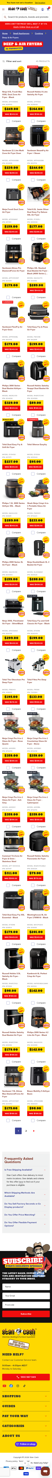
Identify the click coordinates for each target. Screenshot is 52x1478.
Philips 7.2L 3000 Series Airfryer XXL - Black (13, 504)
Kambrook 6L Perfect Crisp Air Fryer (37, 974)
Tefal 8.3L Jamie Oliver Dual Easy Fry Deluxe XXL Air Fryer (38, 212)
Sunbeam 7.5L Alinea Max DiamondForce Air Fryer (13, 1094)
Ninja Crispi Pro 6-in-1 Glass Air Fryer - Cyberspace (37, 800)
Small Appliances (21, 33)
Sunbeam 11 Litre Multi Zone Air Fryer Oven (13, 151)
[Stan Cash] (22, 9)
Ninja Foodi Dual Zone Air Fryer (12, 210)
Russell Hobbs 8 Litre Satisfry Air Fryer (37, 93)
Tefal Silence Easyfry (37, 444)
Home (5, 33)
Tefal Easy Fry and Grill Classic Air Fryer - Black (38, 622)
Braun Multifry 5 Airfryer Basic (38, 1092)
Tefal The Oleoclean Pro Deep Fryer (13, 680)
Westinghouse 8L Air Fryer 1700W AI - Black (37, 916)
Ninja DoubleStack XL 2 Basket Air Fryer (38, 563)
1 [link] (18, 1131)
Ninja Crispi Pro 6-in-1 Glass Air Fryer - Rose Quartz (12, 741)
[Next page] (34, 1131)
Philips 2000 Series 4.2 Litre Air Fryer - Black (37, 1033)
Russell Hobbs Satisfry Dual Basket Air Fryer (13, 1033)
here (21, 1182)
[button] (3, 9)
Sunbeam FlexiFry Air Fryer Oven (12, 328)
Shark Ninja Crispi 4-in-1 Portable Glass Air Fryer (38, 506)
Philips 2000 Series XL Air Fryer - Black (12, 563)
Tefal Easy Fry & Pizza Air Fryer (37, 328)
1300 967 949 (28, 1377)
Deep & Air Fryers (10, 37)
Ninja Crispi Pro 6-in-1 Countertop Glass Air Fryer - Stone (37, 741)
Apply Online (31, 27)
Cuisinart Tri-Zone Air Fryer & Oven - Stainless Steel (12, 858)
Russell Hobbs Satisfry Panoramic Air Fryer (38, 857)
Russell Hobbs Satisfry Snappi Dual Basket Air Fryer (38, 388)
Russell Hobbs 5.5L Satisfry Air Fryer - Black (11, 976)
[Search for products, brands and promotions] (5, 17)
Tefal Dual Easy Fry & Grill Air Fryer (12, 445)
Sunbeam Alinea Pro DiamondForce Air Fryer (13, 269)
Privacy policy (12, 1461)
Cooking (39, 33)
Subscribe (26, 1314)
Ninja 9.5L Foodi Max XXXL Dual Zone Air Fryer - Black (12, 94)
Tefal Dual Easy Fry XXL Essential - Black (13, 916)
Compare (16, 121)
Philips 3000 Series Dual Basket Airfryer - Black (12, 388)
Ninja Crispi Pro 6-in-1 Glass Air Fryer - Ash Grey (12, 800)
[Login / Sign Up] (42, 9)
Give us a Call (43, 27)
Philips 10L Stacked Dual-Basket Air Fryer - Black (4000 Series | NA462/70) (37, 271)
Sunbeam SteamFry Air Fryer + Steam (38, 151)
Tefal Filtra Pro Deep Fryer (36, 680)
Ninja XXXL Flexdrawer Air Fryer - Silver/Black (13, 622)
